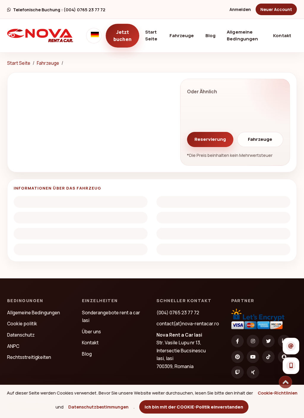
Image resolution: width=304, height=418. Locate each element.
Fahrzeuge (182, 35)
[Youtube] (253, 357)
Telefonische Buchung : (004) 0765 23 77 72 (59, 9)
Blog (210, 35)
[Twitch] (237, 372)
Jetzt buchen (122, 35)
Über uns (91, 331)
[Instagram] (253, 341)
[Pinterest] (237, 357)
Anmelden (240, 9)
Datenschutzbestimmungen (98, 407)
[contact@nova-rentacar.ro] (291, 346)
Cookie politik (22, 323)
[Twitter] (268, 341)
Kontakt (282, 35)
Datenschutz (21, 335)
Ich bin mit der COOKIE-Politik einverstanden (194, 407)
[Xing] (253, 372)
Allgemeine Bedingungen (242, 35)
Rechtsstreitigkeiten (29, 357)
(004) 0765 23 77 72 (177, 312)
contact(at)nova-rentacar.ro (187, 323)
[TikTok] (268, 357)
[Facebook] (237, 341)
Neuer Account (276, 9)
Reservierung (210, 139)
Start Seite (154, 35)
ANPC (13, 346)
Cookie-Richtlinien (277, 393)
